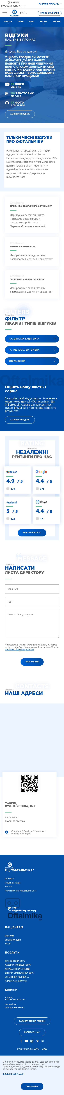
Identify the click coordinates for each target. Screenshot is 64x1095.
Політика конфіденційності (20, 891)
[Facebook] (21, 1041)
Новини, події (12, 883)
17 (41, 518)
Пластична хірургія (16, 981)
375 (42, 488)
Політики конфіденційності (19, 649)
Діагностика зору (15, 961)
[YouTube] (26, 1041)
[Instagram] (31, 1041)
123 (13, 518)
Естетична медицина (17, 977)
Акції (7, 944)
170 (13, 488)
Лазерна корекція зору (18, 965)
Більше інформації (12, 1074)
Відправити (32, 662)
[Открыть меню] (5, 13)
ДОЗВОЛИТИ (32, 1086)
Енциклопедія (13, 940)
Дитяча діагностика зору (19, 973)
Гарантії (9, 879)
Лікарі (20, 21)
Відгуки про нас (32, 533)
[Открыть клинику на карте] (29, 786)
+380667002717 (49, 4)
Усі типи (12, 369)
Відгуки (56, 21)
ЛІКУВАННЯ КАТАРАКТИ (17, 969)
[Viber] (42, 1041)
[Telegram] (37, 1041)
